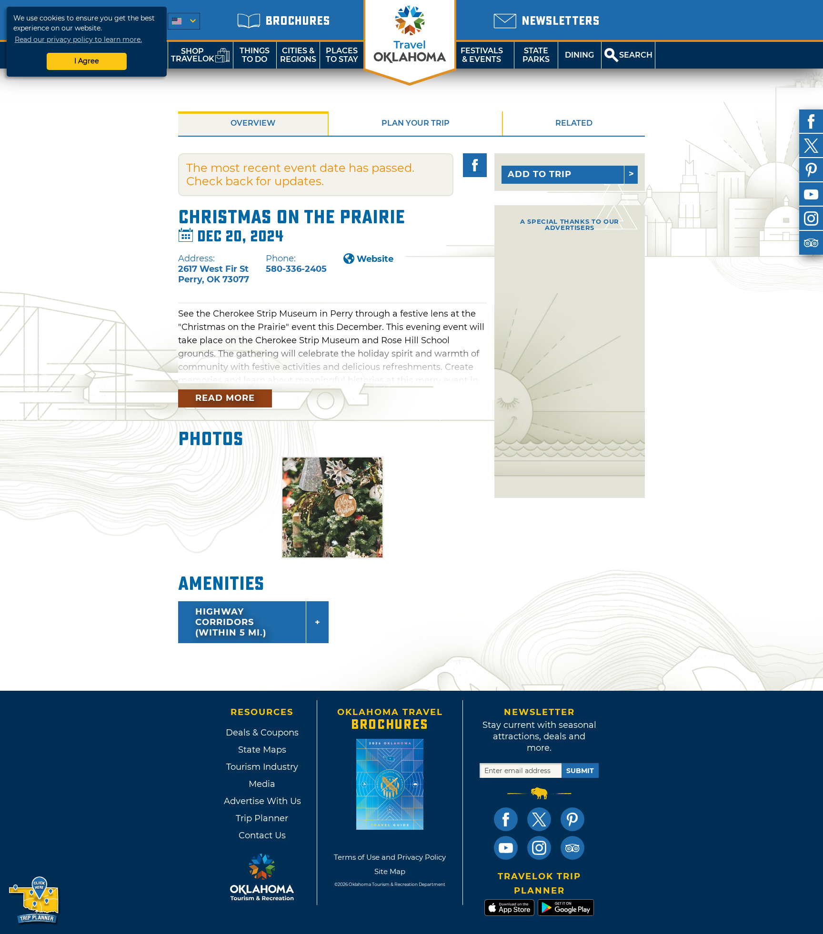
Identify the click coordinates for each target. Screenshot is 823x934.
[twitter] (811, 146)
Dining (579, 55)
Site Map (389, 871)
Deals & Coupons (262, 732)
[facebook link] (506, 819)
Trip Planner (262, 818)
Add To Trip (540, 174)
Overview (253, 123)
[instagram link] (539, 848)
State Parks (536, 55)
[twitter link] (539, 819)
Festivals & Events (482, 55)
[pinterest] (811, 170)
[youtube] (811, 194)
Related (573, 123)
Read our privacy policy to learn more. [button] (78, 39)
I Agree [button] (86, 61)
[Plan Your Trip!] (34, 900)
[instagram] (811, 218)
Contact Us (262, 835)
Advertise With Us (262, 801)
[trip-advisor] (811, 243)
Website (375, 259)
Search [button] (635, 55)
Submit (580, 770)
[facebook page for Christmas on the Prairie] (475, 165)
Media (262, 784)
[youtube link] (506, 848)
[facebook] (811, 121)
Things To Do (255, 55)
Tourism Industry (262, 767)
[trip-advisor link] (572, 848)
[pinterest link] (572, 819)
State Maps (262, 750)
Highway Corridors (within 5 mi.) (230, 622)
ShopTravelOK (192, 55)
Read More (225, 398)
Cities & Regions (298, 55)
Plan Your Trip (415, 123)
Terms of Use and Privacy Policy (390, 857)
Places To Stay (342, 55)
